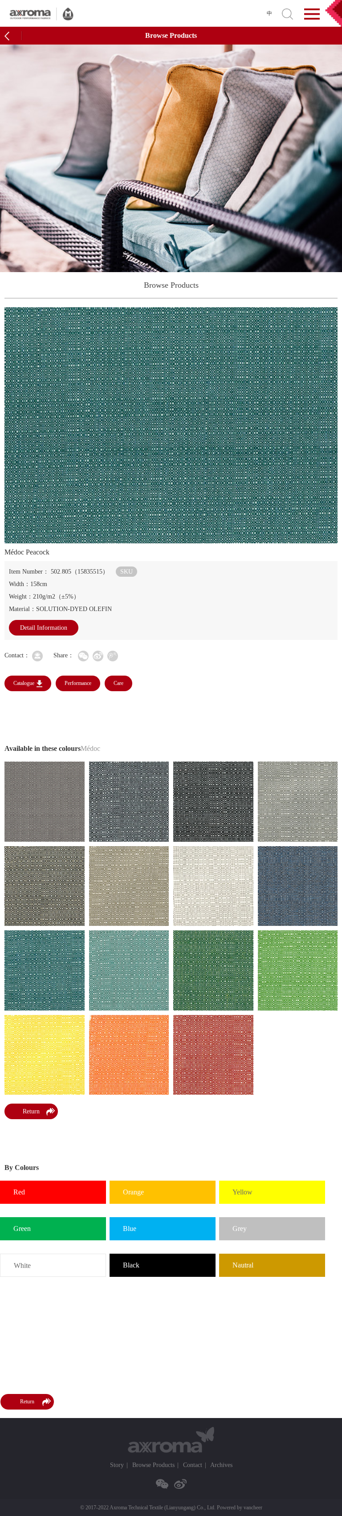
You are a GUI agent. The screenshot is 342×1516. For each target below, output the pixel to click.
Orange (133, 1192)
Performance (78, 683)
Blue (129, 1228)
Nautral (242, 1265)
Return (31, 1111)
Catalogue (23, 683)
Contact (192, 1465)
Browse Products (153, 1465)
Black (131, 1265)
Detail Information (43, 627)
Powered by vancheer (239, 1507)
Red (19, 1192)
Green (22, 1228)
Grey (239, 1228)
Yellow (242, 1192)
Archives (221, 1465)
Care (118, 683)
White (22, 1265)
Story (117, 1465)
